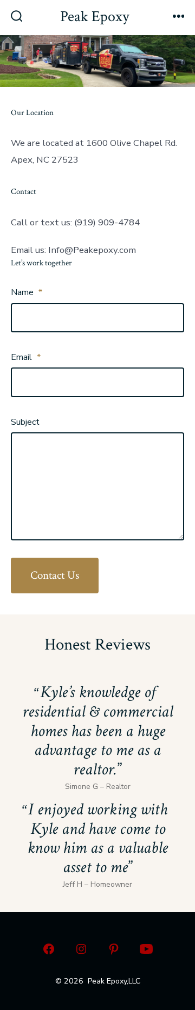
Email (26, 357)
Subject (25, 422)
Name (26, 292)
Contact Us (54, 575)
